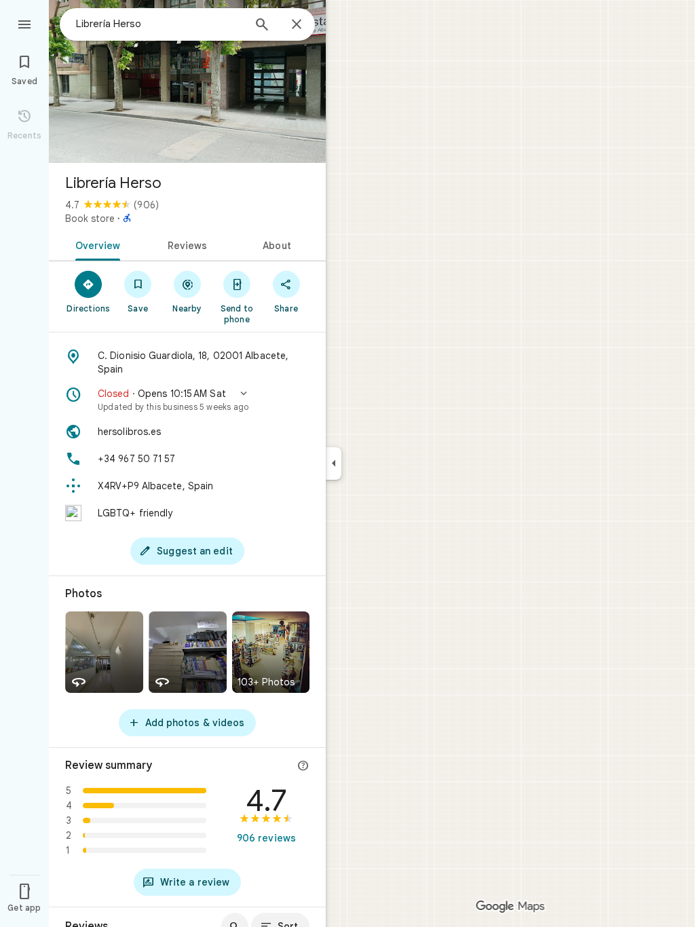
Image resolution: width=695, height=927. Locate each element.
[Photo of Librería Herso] (187, 81)
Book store (90, 218)
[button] (187, 399)
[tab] (95, 244)
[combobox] (159, 24)
